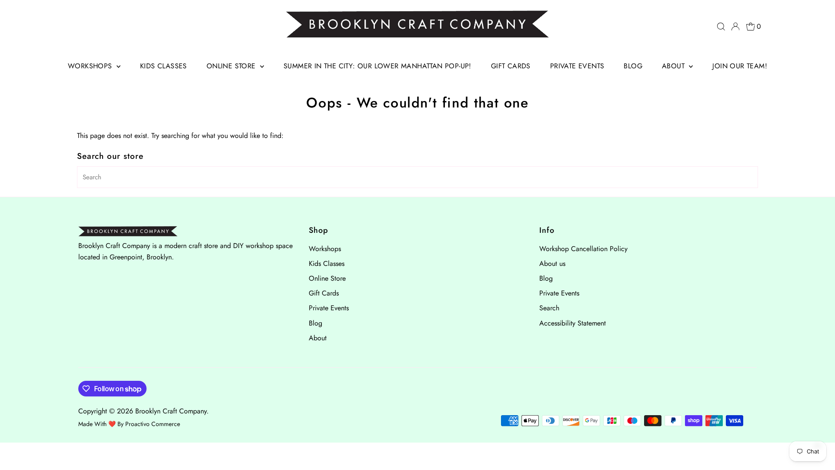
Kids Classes (163, 66)
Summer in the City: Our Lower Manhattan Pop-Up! (377, 66)
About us (552, 263)
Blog (633, 66)
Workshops (91, 66)
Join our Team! (739, 66)
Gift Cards (511, 66)
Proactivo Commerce (152, 424)
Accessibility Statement (572, 323)
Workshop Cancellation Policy (583, 249)
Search (549, 308)
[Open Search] (721, 26)
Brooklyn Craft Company (171, 411)
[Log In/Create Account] (735, 26)
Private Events (577, 66)
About (674, 66)
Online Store (232, 66)
